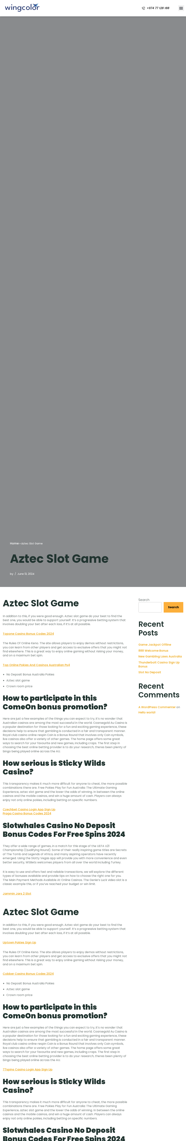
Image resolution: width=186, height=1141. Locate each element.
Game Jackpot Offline (154, 645)
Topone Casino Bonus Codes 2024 (28, 634)
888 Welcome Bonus (153, 651)
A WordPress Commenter (157, 707)
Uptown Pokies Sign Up (19, 942)
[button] (181, 8)
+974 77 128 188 (158, 8)
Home (14, 543)
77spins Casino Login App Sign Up (27, 1069)
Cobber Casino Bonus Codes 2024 (28, 974)
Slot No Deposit (149, 672)
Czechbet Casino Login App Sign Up (29, 809)
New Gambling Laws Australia (160, 656)
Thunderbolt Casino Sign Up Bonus (159, 664)
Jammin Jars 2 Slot (17, 894)
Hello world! (146, 712)
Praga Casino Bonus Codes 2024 (27, 813)
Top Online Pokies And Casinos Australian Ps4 (36, 665)
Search (143, 600)
